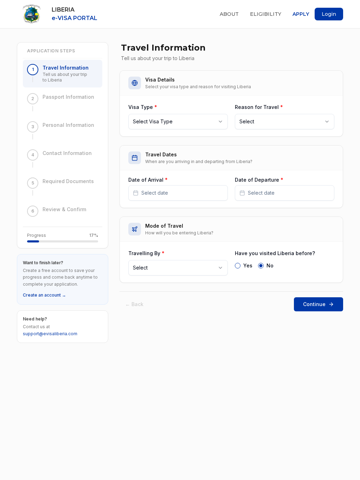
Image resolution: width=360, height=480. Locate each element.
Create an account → (44, 295)
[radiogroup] (284, 264)
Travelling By (146, 253)
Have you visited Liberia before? (275, 253)
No (270, 265)
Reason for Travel (259, 107)
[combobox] (178, 121)
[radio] (237, 265)
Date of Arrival (148, 179)
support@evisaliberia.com (50, 333)
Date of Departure (259, 179)
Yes (247, 265)
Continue (314, 304)
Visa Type (142, 107)
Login (329, 14)
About (229, 14)
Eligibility (265, 14)
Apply (300, 14)
